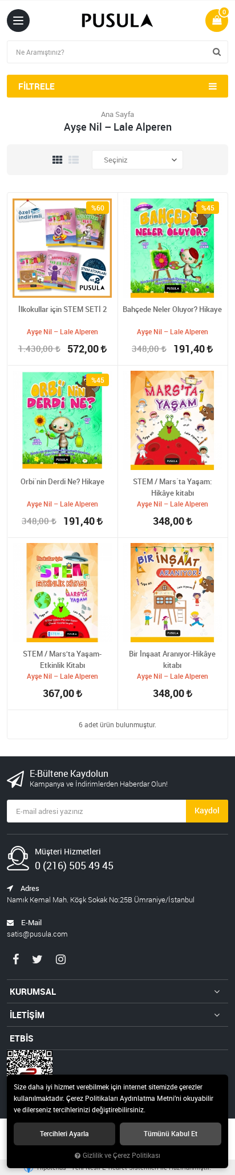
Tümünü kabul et (170, 1133)
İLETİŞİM (27, 1014)
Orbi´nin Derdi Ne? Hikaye (62, 481)
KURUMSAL (33, 991)
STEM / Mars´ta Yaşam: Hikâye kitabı (172, 487)
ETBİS (22, 1038)
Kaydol (207, 810)
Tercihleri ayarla (64, 1133)
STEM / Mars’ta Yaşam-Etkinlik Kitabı (62, 659)
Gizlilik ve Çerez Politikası (121, 1155)
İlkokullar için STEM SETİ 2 (62, 309)
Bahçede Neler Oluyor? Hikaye (172, 309)
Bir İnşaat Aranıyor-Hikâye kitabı (172, 659)
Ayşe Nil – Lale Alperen (62, 331)
